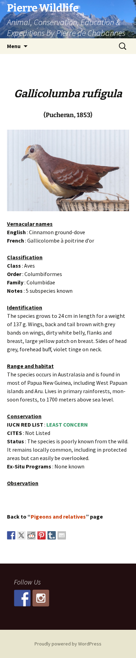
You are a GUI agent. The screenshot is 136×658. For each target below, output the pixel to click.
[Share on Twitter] (21, 535)
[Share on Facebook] (11, 535)
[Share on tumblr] (51, 535)
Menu (14, 46)
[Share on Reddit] (31, 535)
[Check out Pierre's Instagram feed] (40, 598)
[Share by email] (62, 535)
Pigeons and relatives (58, 516)
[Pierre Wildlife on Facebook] (22, 598)
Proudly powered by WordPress (68, 644)
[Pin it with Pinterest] (41, 535)
